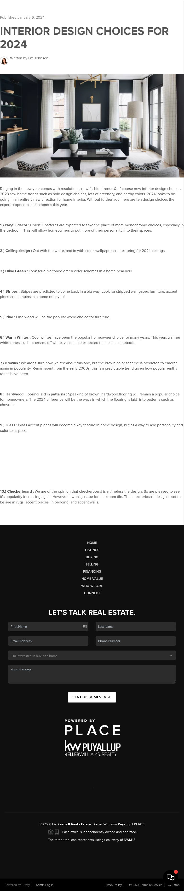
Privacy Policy (113, 885)
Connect (92, 593)
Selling (92, 564)
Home (92, 543)
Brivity (26, 885)
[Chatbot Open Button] (170, 877)
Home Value (92, 579)
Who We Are (92, 586)
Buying (92, 557)
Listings (92, 550)
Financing (92, 572)
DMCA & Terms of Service (145, 885)
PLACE (139, 824)
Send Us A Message (92, 697)
